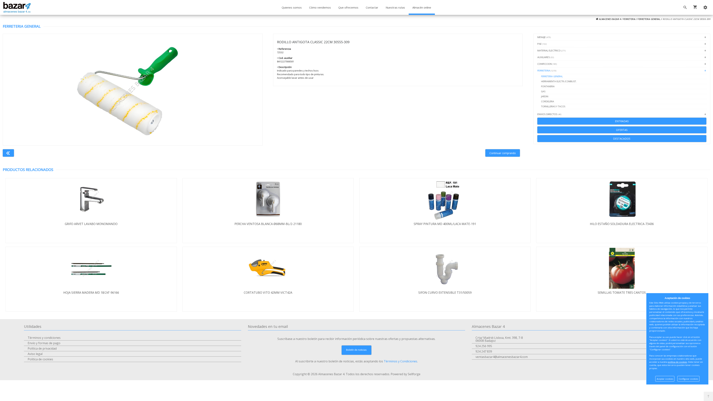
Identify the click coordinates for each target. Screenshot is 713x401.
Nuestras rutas (395, 7)
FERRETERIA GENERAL (649, 19)
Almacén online (421, 7)
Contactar (372, 7)
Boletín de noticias (356, 349)
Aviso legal (35, 354)
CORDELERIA (547, 101)
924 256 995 (484, 346)
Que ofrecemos (348, 7)
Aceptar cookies (665, 378)
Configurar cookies (688, 378)
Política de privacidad (42, 348)
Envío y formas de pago (44, 343)
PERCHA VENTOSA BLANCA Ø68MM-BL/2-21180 (268, 224)
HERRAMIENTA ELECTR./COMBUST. (559, 81)
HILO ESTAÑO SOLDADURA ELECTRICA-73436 (622, 224)
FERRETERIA (629, 19)
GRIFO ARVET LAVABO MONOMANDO (91, 224)
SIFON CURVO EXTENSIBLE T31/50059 (445, 293)
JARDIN (544, 96)
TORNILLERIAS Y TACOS (553, 106)
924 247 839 (484, 351)
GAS (543, 91)
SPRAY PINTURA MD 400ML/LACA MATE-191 (445, 224)
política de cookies (677, 362)
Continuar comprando (502, 153)
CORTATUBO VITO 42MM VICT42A (268, 293)
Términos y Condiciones (400, 361)
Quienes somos (292, 7)
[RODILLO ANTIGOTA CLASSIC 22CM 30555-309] (133, 89)
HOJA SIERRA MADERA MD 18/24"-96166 (91, 293)
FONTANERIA (548, 86)
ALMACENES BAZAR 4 (609, 19)
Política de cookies (40, 359)
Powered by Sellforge (405, 374)
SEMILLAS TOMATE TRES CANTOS (622, 293)
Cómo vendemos (320, 7)
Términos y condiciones (44, 338)
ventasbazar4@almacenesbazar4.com (502, 357)
